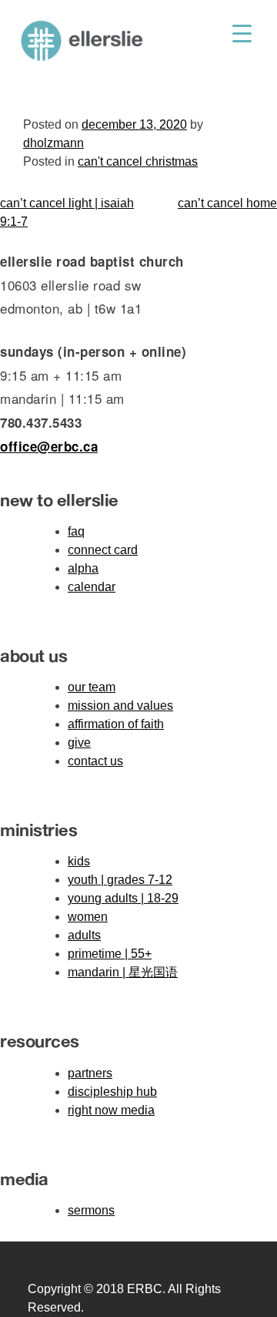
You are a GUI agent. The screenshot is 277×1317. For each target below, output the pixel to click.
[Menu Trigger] (242, 33)
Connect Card (103, 549)
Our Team (91, 687)
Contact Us (95, 761)
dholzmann (53, 143)
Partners (90, 1073)
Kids (79, 861)
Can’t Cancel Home (227, 203)
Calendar (91, 586)
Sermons (91, 1210)
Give (79, 742)
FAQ (76, 531)
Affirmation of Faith (116, 724)
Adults (84, 935)
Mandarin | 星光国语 (123, 972)
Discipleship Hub (112, 1091)
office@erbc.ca (49, 446)
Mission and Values (120, 705)
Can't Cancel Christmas (138, 161)
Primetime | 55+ (110, 953)
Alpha (83, 568)
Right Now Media (111, 1110)
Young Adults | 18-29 (123, 898)
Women (88, 916)
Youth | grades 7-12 (120, 879)
